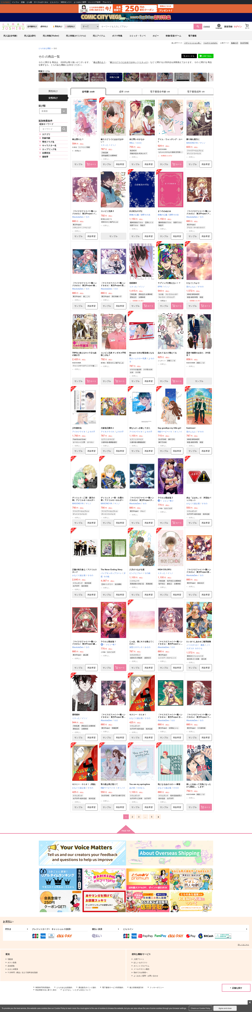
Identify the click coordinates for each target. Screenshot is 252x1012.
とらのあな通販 (44, 48)
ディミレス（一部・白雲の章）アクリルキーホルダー (112, 498)
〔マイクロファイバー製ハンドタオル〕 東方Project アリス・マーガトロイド (198, 213)
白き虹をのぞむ (136, 211)
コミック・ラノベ (137, 35)
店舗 (22, 2)
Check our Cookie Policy (200, 1008)
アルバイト (107, 2)
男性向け (58, 26)
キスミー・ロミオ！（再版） (84, 784)
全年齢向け (32, 26)
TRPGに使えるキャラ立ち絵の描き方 (84, 354)
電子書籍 (192, 35)
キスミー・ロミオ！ (137, 714)
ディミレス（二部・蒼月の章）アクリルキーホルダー (83, 498)
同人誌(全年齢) (10, 35)
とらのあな (5, 2)
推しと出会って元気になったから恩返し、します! (198, 785)
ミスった (143, 62)
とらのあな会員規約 (64, 987)
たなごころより (193, 282)
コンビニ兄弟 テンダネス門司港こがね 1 (113, 354)
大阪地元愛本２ (107, 427)
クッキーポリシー (157, 987)
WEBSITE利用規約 (42, 987)
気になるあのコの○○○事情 (169, 784)
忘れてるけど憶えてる (167, 352)
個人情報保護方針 (137, 987)
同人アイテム (99, 35)
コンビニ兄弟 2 (107, 211)
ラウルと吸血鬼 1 (108, 641)
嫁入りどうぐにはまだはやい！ (124, 62)
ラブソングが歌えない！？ (169, 282)
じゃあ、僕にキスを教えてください (141, 642)
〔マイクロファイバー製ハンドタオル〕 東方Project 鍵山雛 (84, 644)
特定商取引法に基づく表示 (45, 990)
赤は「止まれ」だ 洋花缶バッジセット (198, 498)
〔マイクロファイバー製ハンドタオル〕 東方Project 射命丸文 (198, 572)
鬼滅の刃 (234, 43)
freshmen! (190, 427)
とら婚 (29, 2)
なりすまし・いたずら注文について (77, 990)
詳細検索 (206, 26)
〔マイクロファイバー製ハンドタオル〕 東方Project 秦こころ (84, 285)
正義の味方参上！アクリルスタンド (84, 570)
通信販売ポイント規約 (87, 987)
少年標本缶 (77, 427)
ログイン (238, 26)
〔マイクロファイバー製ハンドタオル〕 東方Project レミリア (170, 644)
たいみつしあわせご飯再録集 (198, 641)
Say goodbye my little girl (169, 427)
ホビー (156, 35)
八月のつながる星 (137, 569)
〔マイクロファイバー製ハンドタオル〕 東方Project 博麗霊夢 (113, 717)
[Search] (64, 129)
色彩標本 (133, 282)
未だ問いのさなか (137, 139)
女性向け (71, 26)
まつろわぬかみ (164, 211)
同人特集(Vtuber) (51, 35)
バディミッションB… (192, 43)
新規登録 (228, 26)
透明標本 (76, 714)
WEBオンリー (66, 2)
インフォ (15, 2)
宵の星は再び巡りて (109, 784)
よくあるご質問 (80, 2)
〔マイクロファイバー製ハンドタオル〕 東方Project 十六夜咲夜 (198, 717)
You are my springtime (139, 784)
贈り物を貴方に (193, 139)
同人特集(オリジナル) (76, 35)
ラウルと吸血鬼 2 (165, 497)
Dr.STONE (244, 43)
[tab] (124, 91)
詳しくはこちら (243, 944)
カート (93, 164)
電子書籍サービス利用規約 (112, 987)
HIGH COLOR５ (165, 569)
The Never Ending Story (111, 569)
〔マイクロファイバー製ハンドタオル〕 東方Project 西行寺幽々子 (113, 285)
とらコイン (54, 2)
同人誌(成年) (30, 35)
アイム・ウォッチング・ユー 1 (170, 140)
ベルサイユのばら (210, 43)
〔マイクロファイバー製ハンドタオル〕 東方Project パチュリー (84, 213)
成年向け (44, 26)
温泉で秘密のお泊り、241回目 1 (198, 354)
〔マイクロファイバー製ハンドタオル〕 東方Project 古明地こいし (170, 717)
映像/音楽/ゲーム (173, 35)
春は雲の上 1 (99, 62)
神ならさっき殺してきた (139, 427)
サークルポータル (41, 2)
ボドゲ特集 (117, 35)
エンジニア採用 (94, 2)
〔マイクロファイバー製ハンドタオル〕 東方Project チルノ (141, 500)
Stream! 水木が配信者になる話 (141, 354)
